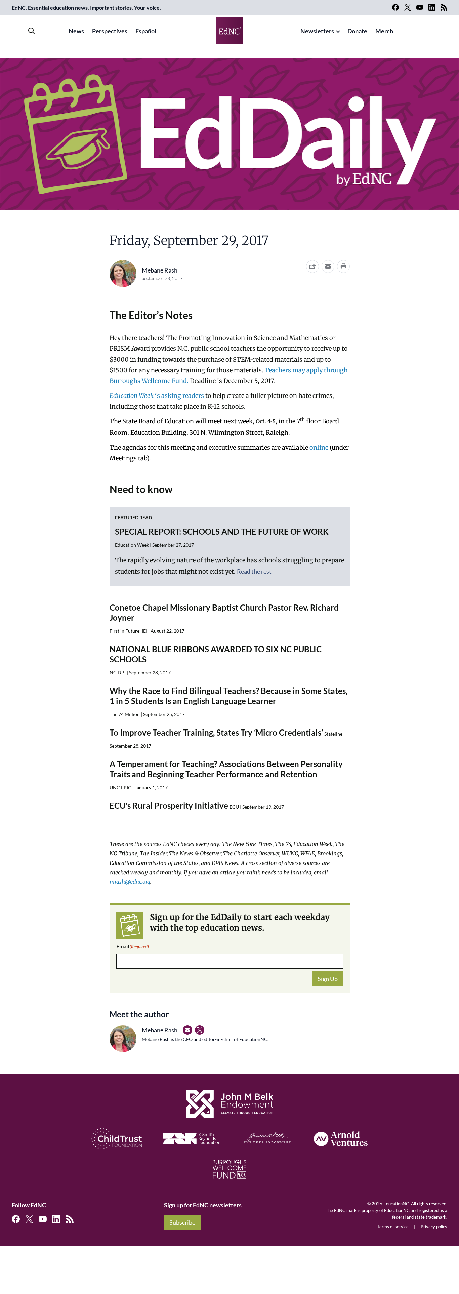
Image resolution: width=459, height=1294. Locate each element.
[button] (328, 266)
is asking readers (157, 396)
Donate (357, 31)
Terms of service (393, 1226)
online (318, 447)
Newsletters (317, 31)
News (76, 31)
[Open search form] (31, 31)
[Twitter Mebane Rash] (199, 1030)
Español (145, 31)
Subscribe (182, 1222)
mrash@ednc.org (130, 881)
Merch (384, 31)
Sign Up (328, 979)
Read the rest (254, 571)
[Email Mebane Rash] (187, 1030)
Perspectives (109, 31)
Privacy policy (434, 1226)
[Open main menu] (18, 31)
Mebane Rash (159, 270)
